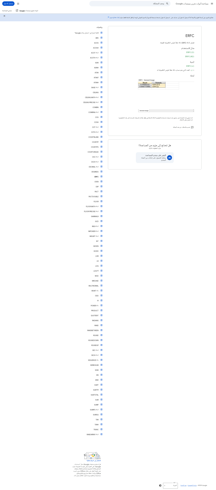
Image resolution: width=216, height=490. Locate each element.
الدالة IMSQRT (94, 236)
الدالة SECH (95, 355)
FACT (97, 192)
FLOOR (96, 201)
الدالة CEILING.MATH (92, 97)
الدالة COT (95, 127)
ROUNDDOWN (93, 340)
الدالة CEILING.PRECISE (91, 102)
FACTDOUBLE (94, 196)
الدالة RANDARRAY (93, 434)
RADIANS (95, 320)
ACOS (96, 43)
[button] (212, 3)
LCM (97, 256)
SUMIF (96, 405)
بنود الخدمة (183, 485)
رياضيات (99, 27)
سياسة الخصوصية (192, 485)
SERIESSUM (94, 365)
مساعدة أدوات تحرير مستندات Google (192, 3)
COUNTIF (95, 142)
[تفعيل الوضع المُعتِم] (160, 485)
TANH (97, 425)
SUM (97, 400)
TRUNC (96, 429)
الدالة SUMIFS (94, 410)
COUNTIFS (95, 147)
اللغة (174, 483)
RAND (96, 325)
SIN (97, 375)
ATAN (97, 73)
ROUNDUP (95, 345)
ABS (97, 38)
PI (98, 301)
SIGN (97, 370)
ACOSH (96, 48)
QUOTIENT (95, 315)
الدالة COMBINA (93, 112)
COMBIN (96, 107)
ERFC (96, 177)
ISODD (96, 251)
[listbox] (170, 486)
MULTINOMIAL (94, 286)
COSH (96, 122)
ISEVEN (96, 246)
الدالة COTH (95, 132)
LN (98, 261)
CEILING (96, 92)
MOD (97, 276)
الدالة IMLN (95, 226)
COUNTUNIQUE (93, 152)
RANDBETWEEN (93, 330)
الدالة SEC (95, 350)
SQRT (96, 385)
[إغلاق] (4, 16)
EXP (97, 187)
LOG (97, 266)
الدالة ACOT (95, 53)
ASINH (96, 68)
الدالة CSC (95, 157)
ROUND (96, 335)
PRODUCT (95, 311)
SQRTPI (96, 390)
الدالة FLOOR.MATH (92, 206)
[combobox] (126, 3)
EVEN (97, 182)
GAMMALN (95, 216)
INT (97, 241)
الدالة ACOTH (94, 58)
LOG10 (96, 271)
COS (97, 117)
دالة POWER (95, 306)
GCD (97, 221)
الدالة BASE (95, 87)
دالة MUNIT (95, 291)
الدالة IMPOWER (93, 231)
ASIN (97, 63)
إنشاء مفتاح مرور (114, 17)
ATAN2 (96, 78)
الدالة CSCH (95, 162)
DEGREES (95, 172)
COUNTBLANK (93, 137)
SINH (97, 380)
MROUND (95, 281)
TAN (97, 420)
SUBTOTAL (95, 395)
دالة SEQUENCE (93, 360)
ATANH (96, 82)
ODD (97, 296)
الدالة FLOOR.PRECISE (91, 211)
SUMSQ (96, 415)
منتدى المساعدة (7, 11)
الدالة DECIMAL (94, 167)
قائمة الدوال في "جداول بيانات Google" (86, 33)
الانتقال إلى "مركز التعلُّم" (94, 461)
